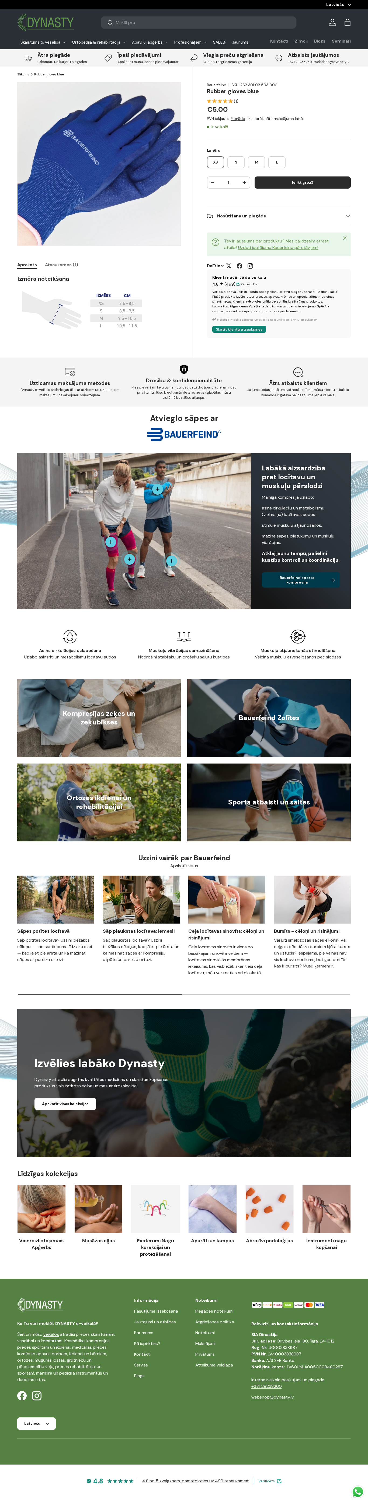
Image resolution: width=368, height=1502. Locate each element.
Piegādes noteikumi (214, 1311)
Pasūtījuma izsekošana (156, 1311)
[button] (347, 22)
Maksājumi (205, 1343)
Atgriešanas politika (214, 1322)
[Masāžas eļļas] (99, 1209)
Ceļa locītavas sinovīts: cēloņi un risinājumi (226, 934)
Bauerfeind (216, 84)
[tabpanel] (99, 304)
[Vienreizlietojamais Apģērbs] (41, 1209)
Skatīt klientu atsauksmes (239, 329)
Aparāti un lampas (212, 1240)
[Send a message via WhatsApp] (357, 1491)
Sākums (23, 74)
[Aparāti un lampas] (213, 1209)
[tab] (27, 265)
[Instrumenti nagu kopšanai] (326, 1209)
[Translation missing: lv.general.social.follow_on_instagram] (250, 266)
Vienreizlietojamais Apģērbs (41, 1244)
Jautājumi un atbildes (155, 1322)
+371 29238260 (266, 1386)
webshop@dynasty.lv (272, 1397)
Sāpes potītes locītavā (43, 931)
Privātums (205, 1354)
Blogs (319, 41)
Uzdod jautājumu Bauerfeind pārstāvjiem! (278, 247)
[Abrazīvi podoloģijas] (270, 1209)
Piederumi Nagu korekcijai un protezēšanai (155, 1247)
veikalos (51, 1334)
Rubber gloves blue (49, 74)
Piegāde (238, 118)
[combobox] (198, 22)
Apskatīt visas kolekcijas (65, 1103)
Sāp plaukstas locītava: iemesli (139, 931)
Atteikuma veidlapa (214, 1365)
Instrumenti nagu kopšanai (326, 1244)
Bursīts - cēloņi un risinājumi (306, 931)
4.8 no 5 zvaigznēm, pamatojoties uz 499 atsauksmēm (195, 1481)
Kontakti (279, 41)
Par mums (143, 1333)
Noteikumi (205, 1333)
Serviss (141, 1365)
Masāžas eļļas (98, 1240)
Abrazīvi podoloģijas (269, 1240)
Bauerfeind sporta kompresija (297, 580)
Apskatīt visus (184, 866)
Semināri (341, 41)
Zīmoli (301, 41)
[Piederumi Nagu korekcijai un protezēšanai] (155, 1209)
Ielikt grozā (302, 182)
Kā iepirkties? (147, 1343)
